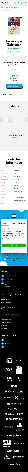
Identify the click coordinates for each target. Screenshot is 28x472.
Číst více (14, 70)
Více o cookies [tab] (22, 223)
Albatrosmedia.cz (6, 319)
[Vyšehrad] (8, 427)
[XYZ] (9, 369)
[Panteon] (20, 427)
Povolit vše (14, 245)
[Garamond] (19, 443)
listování (14, 37)
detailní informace (8, 94)
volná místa (4, 305)
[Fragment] (14, 408)
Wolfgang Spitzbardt (14, 52)
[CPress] (7, 397)
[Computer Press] (18, 369)
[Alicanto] (9, 413)
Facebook (7, 343)
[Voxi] (18, 379)
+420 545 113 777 (10, 279)
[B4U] (14, 403)
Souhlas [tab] (4, 223)
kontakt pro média (6, 299)
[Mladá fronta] (6, 443)
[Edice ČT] (20, 413)
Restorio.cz (4, 328)
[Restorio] (7, 456)
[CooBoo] (9, 379)
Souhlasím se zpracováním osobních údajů (14, 254)
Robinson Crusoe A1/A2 (15, 135)
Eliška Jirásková (15, 137)
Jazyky (6, 7)
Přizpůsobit (13, 250)
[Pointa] (14, 435)
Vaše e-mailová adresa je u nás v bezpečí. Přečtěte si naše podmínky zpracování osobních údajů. (14, 258)
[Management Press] (14, 386)
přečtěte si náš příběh (7, 308)
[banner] (4, 3)
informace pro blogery (7, 302)
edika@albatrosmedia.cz (11, 276)
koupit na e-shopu (14, 86)
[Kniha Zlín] (14, 391)
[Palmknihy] (14, 419)
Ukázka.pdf (19, 176)
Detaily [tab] (13, 223)
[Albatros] (9, 360)
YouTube (7, 347)
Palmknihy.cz (4, 325)
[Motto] (18, 360)
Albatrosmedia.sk (6, 322)
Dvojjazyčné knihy (15, 7)
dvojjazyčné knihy (18, 170)
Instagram (7, 340)
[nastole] (19, 397)
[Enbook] (19, 456)
